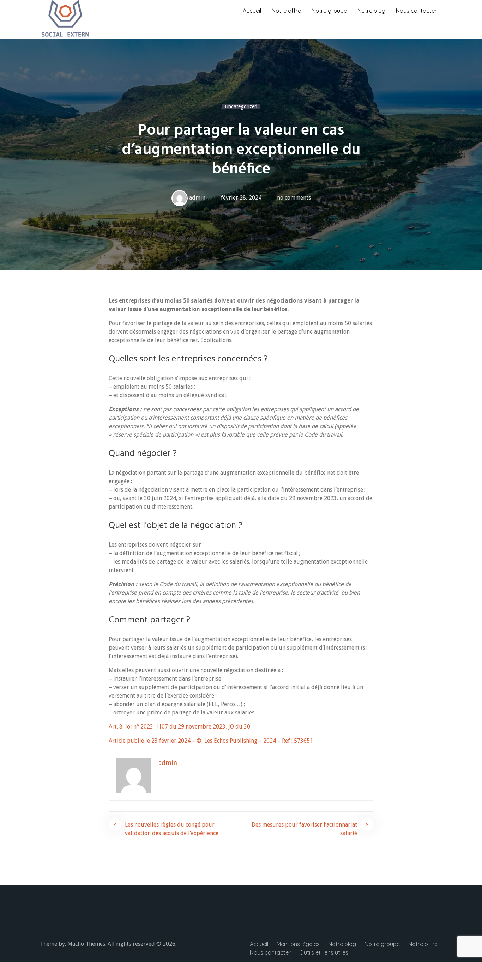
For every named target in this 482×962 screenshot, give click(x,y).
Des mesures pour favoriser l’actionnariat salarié (304, 828)
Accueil (252, 10)
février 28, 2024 (241, 197)
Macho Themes (86, 943)
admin (197, 197)
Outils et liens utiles (323, 952)
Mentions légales (298, 944)
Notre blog (371, 10)
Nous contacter (416, 10)
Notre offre (286, 10)
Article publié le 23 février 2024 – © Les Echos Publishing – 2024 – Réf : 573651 (211, 740)
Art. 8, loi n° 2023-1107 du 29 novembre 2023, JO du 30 (179, 726)
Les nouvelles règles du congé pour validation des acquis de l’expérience (171, 828)
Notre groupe (329, 10)
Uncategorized (241, 106)
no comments (294, 197)
